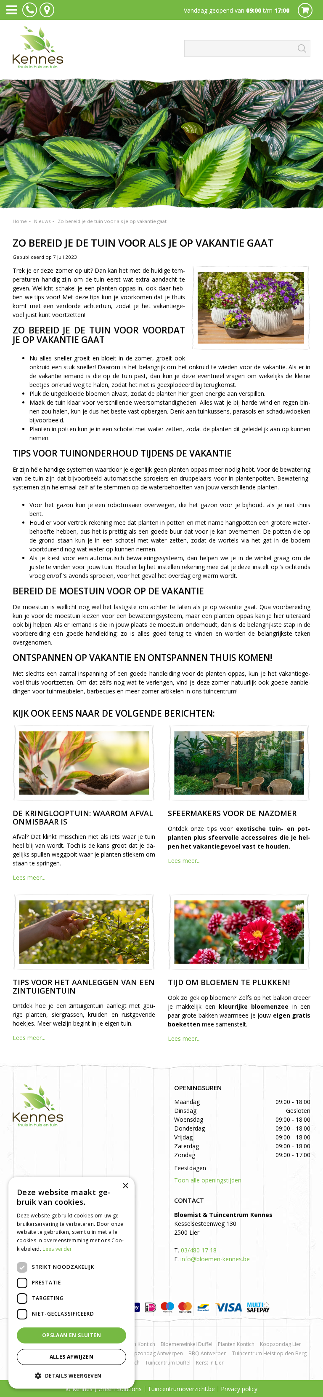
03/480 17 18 (199, 1250)
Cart (305, 10)
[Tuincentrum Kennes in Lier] (38, 47)
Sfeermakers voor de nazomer (232, 813)
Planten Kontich (236, 1344)
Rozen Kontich (138, 1344)
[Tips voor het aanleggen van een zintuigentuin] (84, 932)
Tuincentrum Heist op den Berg (269, 1353)
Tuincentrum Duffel (168, 1362)
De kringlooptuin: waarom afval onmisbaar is (83, 817)
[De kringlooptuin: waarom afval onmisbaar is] (84, 763)
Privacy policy (239, 1389)
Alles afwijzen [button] (72, 1356)
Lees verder (57, 1248)
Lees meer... (29, 877)
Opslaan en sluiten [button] (71, 1335)
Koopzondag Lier (280, 1344)
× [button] (125, 1186)
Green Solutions (120, 1389)
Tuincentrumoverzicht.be (181, 1389)
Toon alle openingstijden (207, 1180)
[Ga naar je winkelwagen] (307, 9)
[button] (71, 1375)
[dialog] (71, 1283)
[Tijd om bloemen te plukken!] (239, 932)
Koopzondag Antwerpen (153, 1353)
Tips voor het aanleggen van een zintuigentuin (84, 986)
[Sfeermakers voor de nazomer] (239, 763)
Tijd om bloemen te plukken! (229, 982)
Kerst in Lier (210, 1362)
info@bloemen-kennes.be (215, 1259)
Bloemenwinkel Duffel (186, 1344)
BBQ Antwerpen (207, 1353)
